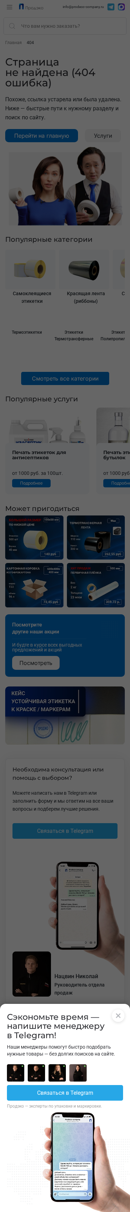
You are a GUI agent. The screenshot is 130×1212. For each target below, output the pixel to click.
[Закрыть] (118, 1015)
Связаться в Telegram (65, 1093)
